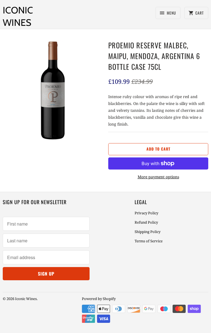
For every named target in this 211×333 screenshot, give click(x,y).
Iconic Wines (18, 16)
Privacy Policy (146, 212)
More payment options (158, 176)
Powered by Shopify (99, 298)
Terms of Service (149, 240)
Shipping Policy (147, 231)
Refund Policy (146, 222)
